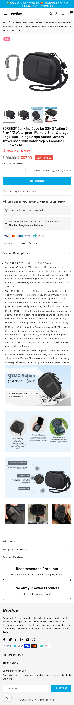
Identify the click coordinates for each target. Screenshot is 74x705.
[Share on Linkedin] (23, 243)
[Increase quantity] (21, 170)
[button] (69, 13)
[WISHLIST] (63, 13)
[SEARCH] (50, 13)
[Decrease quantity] (6, 170)
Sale (7, 39)
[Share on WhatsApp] (30, 243)
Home (5, 22)
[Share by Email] (36, 243)
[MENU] (6, 13)
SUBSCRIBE (61, 688)
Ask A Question (63, 170)
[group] (37, 70)
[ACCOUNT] (57, 13)
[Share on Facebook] (17, 243)
